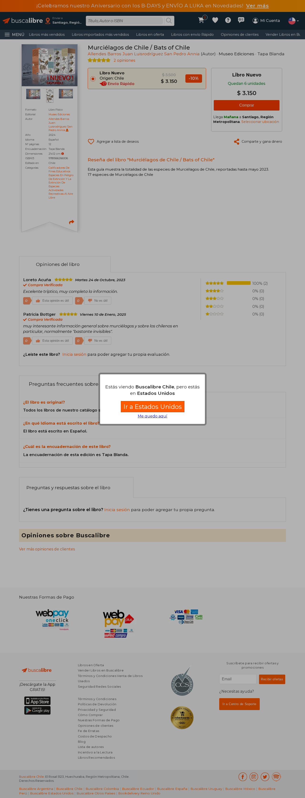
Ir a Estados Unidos (152, 406)
